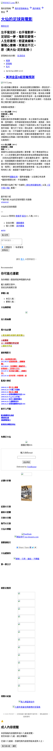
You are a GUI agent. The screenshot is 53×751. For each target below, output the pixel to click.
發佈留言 (5, 250)
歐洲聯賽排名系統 (7, 414)
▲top (3, 230)
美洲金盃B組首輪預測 (20, 77)
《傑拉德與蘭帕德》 (33, 185)
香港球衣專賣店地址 (8, 424)
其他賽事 (20, 226)
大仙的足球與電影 (17, 19)
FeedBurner (31, 467)
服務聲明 (26, 717)
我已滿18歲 (6, 746)
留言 (24, 216)
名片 (8, 67)
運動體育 (20, 223)
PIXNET (11, 714)
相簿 (8, 61)
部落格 (9, 64)
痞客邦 (18, 216)
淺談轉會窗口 (6, 419)
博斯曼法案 (5, 417)
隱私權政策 (44, 714)
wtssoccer (5, 202)
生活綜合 (21, 56)
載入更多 (5, 235)
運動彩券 (14, 177)
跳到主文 (5, 26)
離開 (14, 746)
